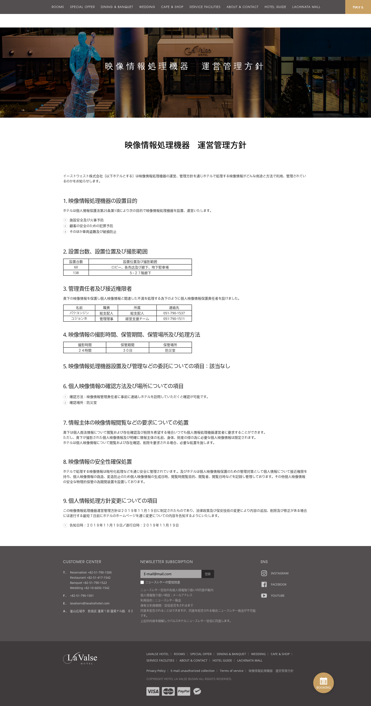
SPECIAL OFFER (82, 7)
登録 (208, 574)
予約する (358, 7)
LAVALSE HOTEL (157, 654)
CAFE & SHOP (172, 7)
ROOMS (58, 7)
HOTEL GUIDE (275, 7)
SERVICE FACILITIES (205, 7)
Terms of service (231, 671)
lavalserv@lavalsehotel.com (89, 603)
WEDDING (147, 7)
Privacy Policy (156, 671)
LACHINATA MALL (306, 7)
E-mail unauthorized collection (193, 671)
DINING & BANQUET (117, 7)
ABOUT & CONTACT (243, 7)
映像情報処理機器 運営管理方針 (271, 671)
